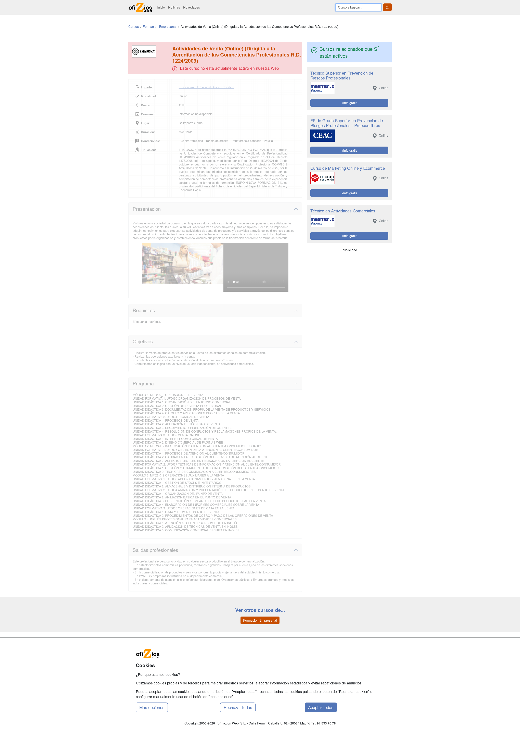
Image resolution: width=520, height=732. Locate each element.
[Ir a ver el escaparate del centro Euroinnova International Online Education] (151, 51)
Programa (143, 383)
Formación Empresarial (260, 620)
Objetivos (143, 341)
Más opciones (151, 707)
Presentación (147, 208)
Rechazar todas (238, 707)
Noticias (174, 7)
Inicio (161, 7)
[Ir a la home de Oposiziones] (140, 7)
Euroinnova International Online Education (206, 87)
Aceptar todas (320, 707)
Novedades (191, 7)
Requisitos (144, 310)
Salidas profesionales (155, 549)
